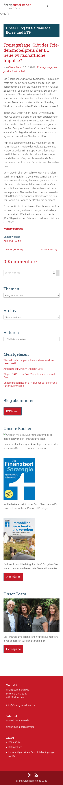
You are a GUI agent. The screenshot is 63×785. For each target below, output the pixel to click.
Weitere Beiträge (13, 228)
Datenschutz (15, 747)
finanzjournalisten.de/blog (20, 726)
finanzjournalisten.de (17, 720)
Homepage (13, 649)
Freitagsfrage (44, 67)
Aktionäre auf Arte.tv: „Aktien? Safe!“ (24, 368)
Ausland (8, 240)
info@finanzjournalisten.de (20, 705)
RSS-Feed (12, 411)
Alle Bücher (13, 577)
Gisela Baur (14, 67)
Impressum (14, 742)
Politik (17, 240)
